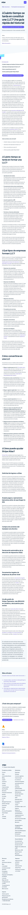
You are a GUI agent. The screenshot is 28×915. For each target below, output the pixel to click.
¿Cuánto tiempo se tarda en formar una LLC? (13, 64)
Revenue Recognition (7, 811)
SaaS (16, 797)
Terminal (4, 816)
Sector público (18, 820)
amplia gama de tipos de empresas (10, 262)
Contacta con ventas (18, 719)
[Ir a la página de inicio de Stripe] (3, 765)
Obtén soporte (5, 894)
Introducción (5, 62)
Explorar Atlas (5, 737)
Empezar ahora (6, 719)
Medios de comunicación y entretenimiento (18, 811)
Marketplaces (18, 792)
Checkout (4, 781)
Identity (4, 794)
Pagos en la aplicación (20, 790)
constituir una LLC (14, 129)
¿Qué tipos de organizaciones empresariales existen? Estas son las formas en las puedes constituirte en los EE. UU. (14, 690)
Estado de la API (18, 844)
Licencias (4, 878)
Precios (3, 772)
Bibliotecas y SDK (19, 850)
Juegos (16, 804)
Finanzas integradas (19, 781)
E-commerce (18, 779)
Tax (3, 814)
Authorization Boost (6, 776)
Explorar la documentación (8, 753)
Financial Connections (7, 792)
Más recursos (6, 7)
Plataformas (18, 795)
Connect (4, 785)
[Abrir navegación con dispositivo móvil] (25, 2)
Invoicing (4, 796)
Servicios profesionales (20, 818)
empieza (15, 634)
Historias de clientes (6, 862)
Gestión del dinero (19, 794)
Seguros (17, 808)
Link (3, 800)
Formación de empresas (18, 7)
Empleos (17, 864)
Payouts (4, 807)
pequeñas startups (6, 263)
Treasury (4, 818)
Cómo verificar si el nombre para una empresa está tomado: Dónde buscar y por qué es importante (15, 685)
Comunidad (4, 866)
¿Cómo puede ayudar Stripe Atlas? (10, 71)
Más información (6, 43)
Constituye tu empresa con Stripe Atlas (12, 27)
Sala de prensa (18, 865)
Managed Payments (6, 801)
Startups (17, 774)
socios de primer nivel (16, 609)
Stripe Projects (18, 852)
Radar (3, 809)
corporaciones (16, 85)
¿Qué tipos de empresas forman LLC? (11, 66)
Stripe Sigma (5, 812)
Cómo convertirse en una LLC (9, 69)
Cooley (17, 582)
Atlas (3, 774)
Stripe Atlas (5, 455)
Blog (3, 864)
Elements (4, 790)
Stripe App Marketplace (20, 830)
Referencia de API (19, 843)
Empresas (17, 772)
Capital (3, 779)
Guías (3, 860)
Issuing (3, 798)
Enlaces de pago (6, 803)
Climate (4, 783)
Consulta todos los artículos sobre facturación (13, 675)
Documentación (18, 841)
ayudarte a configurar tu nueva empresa (12, 632)
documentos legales (20, 578)
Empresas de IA (18, 799)
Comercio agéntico (19, 776)
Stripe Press (18, 867)
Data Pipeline (5, 789)
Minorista (17, 822)
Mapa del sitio (5, 880)
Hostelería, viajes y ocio (20, 806)
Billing (3, 778)
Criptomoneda (5, 787)
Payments (4, 805)
